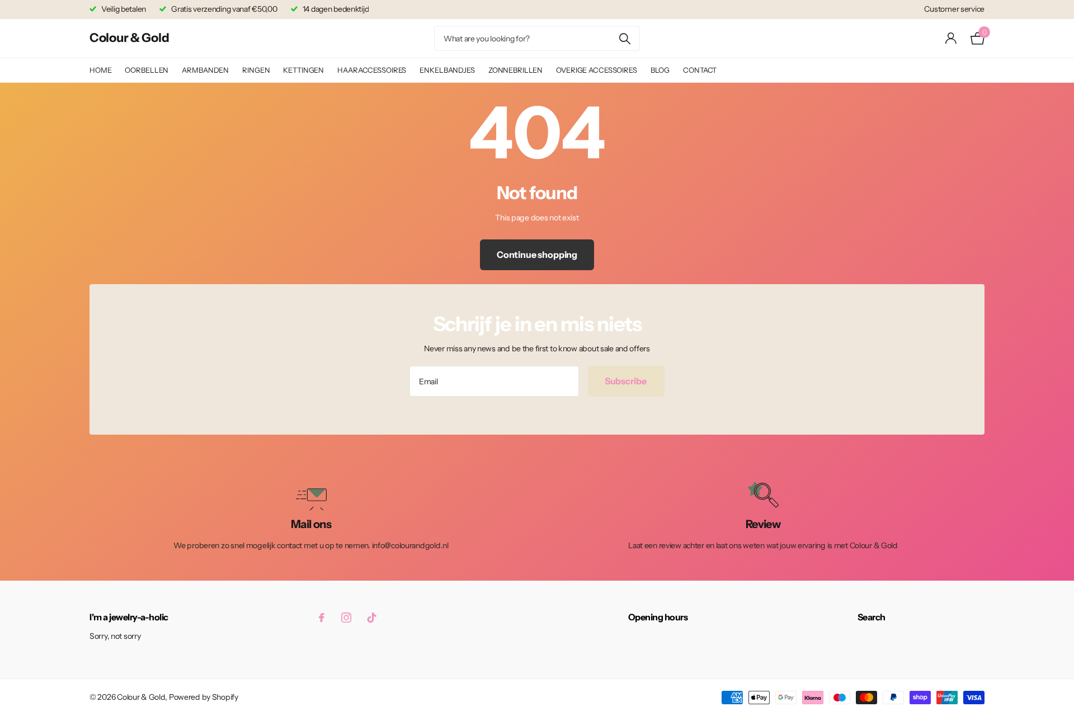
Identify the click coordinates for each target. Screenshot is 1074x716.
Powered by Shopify (203, 697)
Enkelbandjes (447, 69)
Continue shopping (537, 254)
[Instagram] (346, 618)
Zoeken (624, 38)
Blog (660, 69)
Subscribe (626, 381)
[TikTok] (372, 618)
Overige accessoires (596, 69)
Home (100, 69)
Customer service (954, 9)
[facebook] (321, 617)
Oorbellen (146, 69)
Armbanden (205, 69)
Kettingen (303, 69)
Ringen (256, 69)
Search (871, 617)
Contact (700, 69)
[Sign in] (951, 38)
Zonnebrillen (515, 69)
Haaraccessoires (371, 69)
